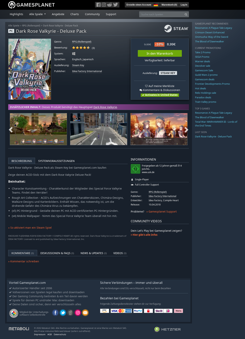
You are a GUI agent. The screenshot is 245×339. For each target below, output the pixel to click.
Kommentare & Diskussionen (161, 90)
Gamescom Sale (204, 70)
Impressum (39, 334)
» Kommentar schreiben (23, 261)
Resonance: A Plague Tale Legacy (213, 28)
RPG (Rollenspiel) (31, 25)
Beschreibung (21, 161)
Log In (184, 4)
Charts (74, 14)
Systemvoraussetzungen (56, 161)
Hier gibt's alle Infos (144, 234)
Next (186, 129)
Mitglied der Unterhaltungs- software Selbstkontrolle (34, 313)
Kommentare (22, 253)
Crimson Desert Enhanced (210, 32)
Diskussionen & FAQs (57, 253)
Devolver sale (202, 65)
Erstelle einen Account (139, 4)
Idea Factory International (87, 71)
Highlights (16, 14)
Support (111, 14)
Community (92, 14)
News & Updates (94, 253)
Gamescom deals (204, 79)
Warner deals (202, 61)
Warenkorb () (169, 4)
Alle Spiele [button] (36, 14)
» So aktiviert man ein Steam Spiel (30, 227)
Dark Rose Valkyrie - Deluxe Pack (60, 25)
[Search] (186, 14)
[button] (155, 4)
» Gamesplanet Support (161, 211)
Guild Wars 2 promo (206, 74)
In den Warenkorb (160, 53)
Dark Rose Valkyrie (105, 107)
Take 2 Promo (203, 52)
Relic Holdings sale (205, 92)
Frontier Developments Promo (212, 83)
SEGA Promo (202, 56)
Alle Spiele (13, 25)
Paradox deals (203, 97)
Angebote (58, 14)
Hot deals (200, 88)
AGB (49, 334)
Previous (11, 129)
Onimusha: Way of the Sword (211, 37)
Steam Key (78, 65)
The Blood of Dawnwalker (209, 41)
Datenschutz (60, 334)
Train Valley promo (205, 101)
